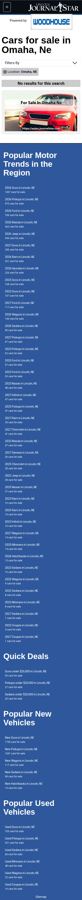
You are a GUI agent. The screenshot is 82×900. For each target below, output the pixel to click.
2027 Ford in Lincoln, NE (19, 305)
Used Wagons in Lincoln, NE (22, 875)
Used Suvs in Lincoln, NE (20, 829)
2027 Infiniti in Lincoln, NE (20, 397)
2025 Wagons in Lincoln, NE (22, 581)
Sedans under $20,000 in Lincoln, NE (27, 696)
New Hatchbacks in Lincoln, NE (24, 785)
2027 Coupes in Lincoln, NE (21, 639)
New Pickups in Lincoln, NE (21, 751)
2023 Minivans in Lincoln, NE (22, 604)
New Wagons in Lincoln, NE (21, 762)
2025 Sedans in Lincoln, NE (21, 592)
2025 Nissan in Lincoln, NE (21, 489)
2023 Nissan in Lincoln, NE (21, 385)
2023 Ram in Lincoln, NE (20, 500)
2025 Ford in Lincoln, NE (19, 362)
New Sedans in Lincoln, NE (21, 774)
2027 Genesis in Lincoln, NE (22, 454)
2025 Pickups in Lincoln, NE (21, 408)
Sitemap (41, 896)
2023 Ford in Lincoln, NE (19, 374)
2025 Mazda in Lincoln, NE (21, 443)
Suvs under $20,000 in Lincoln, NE (26, 673)
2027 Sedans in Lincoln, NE (21, 616)
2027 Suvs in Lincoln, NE (20, 247)
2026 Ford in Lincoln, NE (19, 213)
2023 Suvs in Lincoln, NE (20, 293)
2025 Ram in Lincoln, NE (20, 512)
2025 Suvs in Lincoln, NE (20, 282)
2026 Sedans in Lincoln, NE (21, 328)
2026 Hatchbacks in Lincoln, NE (24, 558)
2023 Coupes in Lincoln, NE (21, 627)
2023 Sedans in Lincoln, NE (21, 569)
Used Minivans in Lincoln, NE (22, 863)
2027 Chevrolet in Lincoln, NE (23, 431)
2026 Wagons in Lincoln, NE (22, 316)
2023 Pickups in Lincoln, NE (21, 351)
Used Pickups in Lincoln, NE (21, 840)
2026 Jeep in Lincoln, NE (20, 236)
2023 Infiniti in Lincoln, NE (20, 523)
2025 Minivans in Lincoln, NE (22, 546)
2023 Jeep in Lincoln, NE (20, 477)
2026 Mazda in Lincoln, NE (21, 224)
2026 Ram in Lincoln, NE (20, 259)
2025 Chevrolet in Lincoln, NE (23, 466)
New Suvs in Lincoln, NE (19, 739)
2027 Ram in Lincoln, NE (20, 420)
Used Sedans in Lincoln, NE (21, 852)
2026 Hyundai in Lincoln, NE (22, 270)
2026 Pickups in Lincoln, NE (21, 201)
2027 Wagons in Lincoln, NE (22, 535)
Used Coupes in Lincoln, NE (21, 886)
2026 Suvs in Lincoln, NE (20, 190)
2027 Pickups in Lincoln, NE (21, 339)
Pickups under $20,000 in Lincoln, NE (27, 685)
